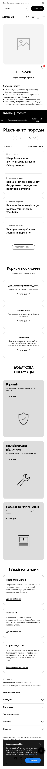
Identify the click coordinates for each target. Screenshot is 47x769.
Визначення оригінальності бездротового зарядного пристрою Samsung (21, 95)
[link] (42, 67)
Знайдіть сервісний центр (17, 667)
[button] (23, 160)
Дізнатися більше (13, 599)
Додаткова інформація (17, 120)
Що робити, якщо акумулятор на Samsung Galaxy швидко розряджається (21, 91)
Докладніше (33, 754)
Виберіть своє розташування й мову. (16, 3)
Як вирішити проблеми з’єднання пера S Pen (22, 99)
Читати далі (22, 294)
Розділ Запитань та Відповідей (27, 138)
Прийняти (33, 760)
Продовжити (37, 8)
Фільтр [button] (8, 146)
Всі (11, 138)
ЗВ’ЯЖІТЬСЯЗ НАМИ (37, 120)
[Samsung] (7, 16)
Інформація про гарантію (23, 78)
